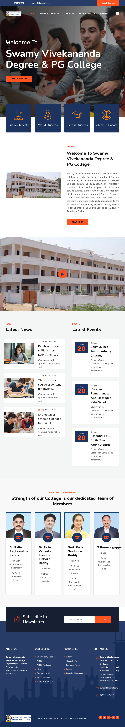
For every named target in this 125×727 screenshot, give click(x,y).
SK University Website (46, 657)
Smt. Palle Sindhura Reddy (75, 551)
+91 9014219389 (107, 695)
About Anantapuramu (46, 681)
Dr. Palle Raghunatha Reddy (18, 551)
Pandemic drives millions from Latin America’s (49, 350)
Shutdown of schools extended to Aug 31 (49, 419)
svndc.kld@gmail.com (40, 3)
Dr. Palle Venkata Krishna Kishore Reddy (45, 555)
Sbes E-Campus (108, 3)
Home (32, 13)
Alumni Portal (71, 661)
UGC (39, 669)
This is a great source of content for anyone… (49, 384)
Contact (104, 13)
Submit (103, 619)
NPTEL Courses (43, 677)
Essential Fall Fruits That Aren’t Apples (100, 440)
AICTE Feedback (44, 665)
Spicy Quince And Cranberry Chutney (101, 351)
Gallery (69, 657)
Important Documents (75, 673)
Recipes (94, 343)
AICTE (39, 661)
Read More (77, 222)
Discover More (19, 78)
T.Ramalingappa (109, 547)
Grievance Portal (73, 665)
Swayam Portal (43, 673)
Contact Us (71, 669)
